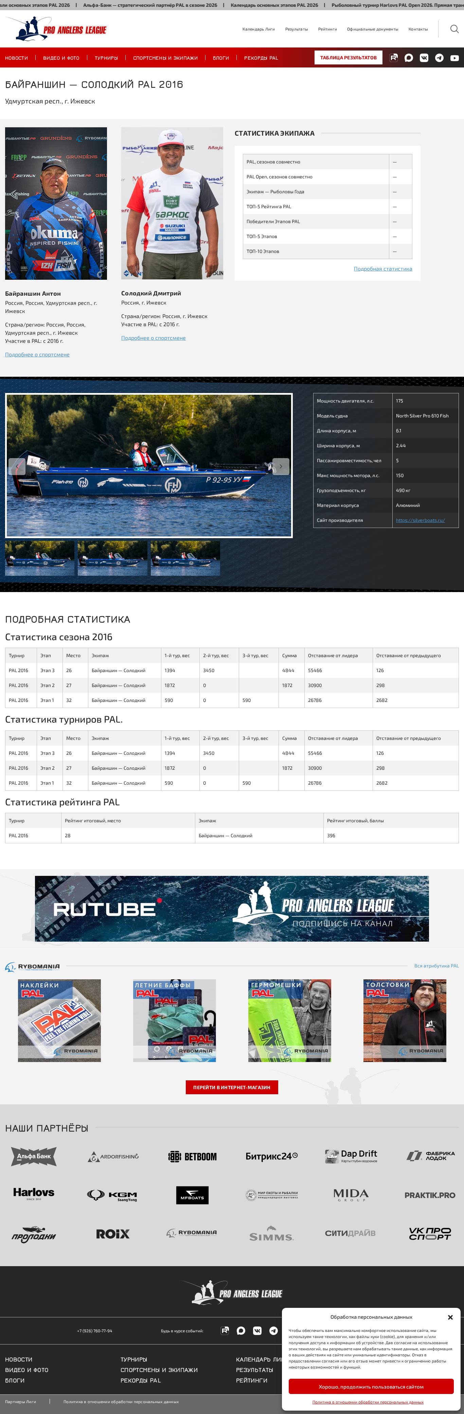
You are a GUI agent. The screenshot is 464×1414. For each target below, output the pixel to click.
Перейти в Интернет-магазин (231, 1087)
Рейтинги (327, 29)
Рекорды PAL (261, 57)
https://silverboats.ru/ (420, 520)
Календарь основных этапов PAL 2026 (237, 5)
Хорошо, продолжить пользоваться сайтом (371, 1386)
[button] (450, 1316)
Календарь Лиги (259, 29)
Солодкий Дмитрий (151, 293)
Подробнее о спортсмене (37, 354)
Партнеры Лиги (20, 1401)
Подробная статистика (383, 268)
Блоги (221, 57)
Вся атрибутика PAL (436, 966)
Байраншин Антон (33, 293)
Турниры (106, 57)
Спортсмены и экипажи (165, 57)
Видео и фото (61, 57)
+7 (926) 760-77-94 (94, 1330)
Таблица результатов (348, 57)
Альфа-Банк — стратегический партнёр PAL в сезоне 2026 (113, 5)
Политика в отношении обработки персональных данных (368, 1402)
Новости (16, 57)
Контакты (418, 29)
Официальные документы (372, 29)
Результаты (296, 29)
